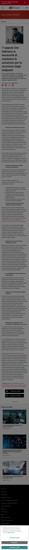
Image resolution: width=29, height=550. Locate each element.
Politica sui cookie (10, 532)
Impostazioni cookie (14, 537)
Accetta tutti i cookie (14, 547)
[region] (14, 537)
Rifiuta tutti (14, 542)
